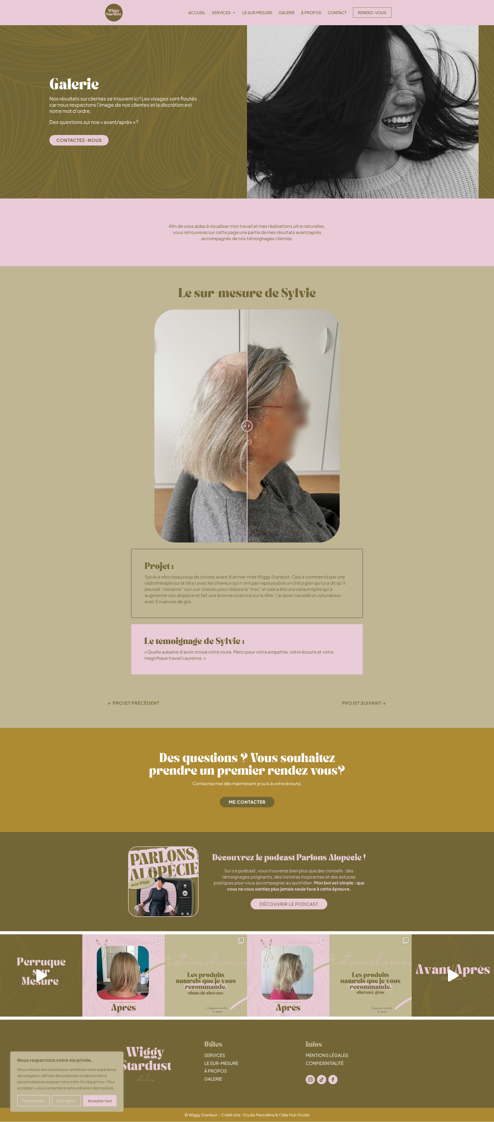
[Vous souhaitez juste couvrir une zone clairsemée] (453, 975)
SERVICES (214, 1055)
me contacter (247, 802)
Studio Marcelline (259, 1114)
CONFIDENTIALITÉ (324, 1063)
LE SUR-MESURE (221, 1063)
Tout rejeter (66, 1100)
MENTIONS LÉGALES (327, 1055)
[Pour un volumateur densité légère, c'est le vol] (123, 975)
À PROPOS (215, 1071)
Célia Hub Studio (294, 1114)
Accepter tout (100, 1100)
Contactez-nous (79, 140)
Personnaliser (33, 1100)
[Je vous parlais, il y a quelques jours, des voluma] (288, 975)
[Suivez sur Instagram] (310, 1079)
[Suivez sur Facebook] (333, 1079)
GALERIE (213, 1079)
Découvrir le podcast (289, 904)
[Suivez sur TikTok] (321, 1079)
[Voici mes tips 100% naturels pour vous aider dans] (206, 975)
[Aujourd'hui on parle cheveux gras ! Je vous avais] (370, 975)
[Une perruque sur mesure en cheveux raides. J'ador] (41, 975)
